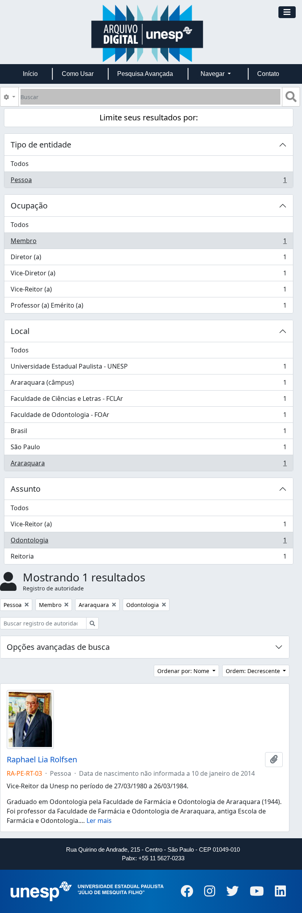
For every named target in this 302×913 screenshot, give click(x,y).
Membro (148, 242)
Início (30, 73)
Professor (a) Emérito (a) (148, 307)
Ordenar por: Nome (184, 671)
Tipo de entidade (41, 144)
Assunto (26, 488)
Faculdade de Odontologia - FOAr (148, 416)
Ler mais (99, 820)
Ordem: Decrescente (254, 671)
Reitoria (148, 558)
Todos (20, 163)
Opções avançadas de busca (58, 647)
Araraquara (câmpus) (148, 384)
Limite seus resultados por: (148, 117)
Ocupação (29, 205)
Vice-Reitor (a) (148, 291)
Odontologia (148, 542)
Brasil (148, 432)
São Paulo (148, 449)
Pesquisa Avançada (145, 73)
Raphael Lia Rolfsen (42, 759)
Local (20, 331)
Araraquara (148, 465)
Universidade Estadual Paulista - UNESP (148, 368)
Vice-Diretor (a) (148, 275)
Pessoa (148, 181)
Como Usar (78, 73)
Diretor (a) (148, 259)
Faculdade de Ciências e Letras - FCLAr (148, 400)
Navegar (213, 73)
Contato (268, 73)
